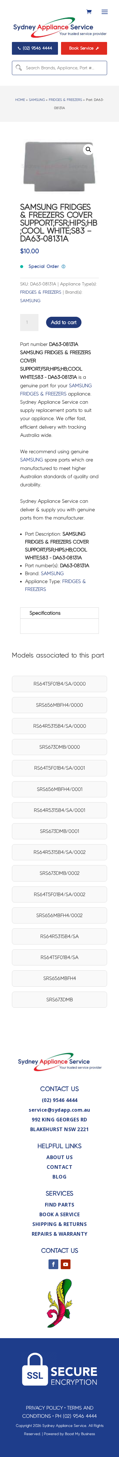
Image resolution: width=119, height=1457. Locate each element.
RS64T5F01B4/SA (59, 957)
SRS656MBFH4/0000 (59, 705)
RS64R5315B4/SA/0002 (60, 852)
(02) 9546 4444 (35, 48)
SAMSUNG (37, 100)
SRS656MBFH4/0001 (59, 789)
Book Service (84, 48)
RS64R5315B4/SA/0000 (59, 726)
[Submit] (18, 68)
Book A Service (59, 1214)
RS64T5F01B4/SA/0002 (59, 894)
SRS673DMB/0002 (60, 873)
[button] (88, 149)
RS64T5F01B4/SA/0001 (59, 768)
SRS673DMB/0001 (59, 831)
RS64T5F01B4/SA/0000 (60, 683)
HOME (20, 100)
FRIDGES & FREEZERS (65, 100)
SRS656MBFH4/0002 (59, 915)
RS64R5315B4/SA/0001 (59, 810)
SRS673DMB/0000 (59, 747)
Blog (59, 1176)
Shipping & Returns (59, 1224)
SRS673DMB (59, 999)
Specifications (45, 613)
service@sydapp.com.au (59, 1110)
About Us (59, 1157)
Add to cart (64, 322)
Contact (60, 1167)
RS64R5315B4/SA (59, 936)
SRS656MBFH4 (59, 978)
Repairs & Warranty (60, 1234)
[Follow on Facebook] (53, 1264)
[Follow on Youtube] (65, 1264)
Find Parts (59, 1204)
